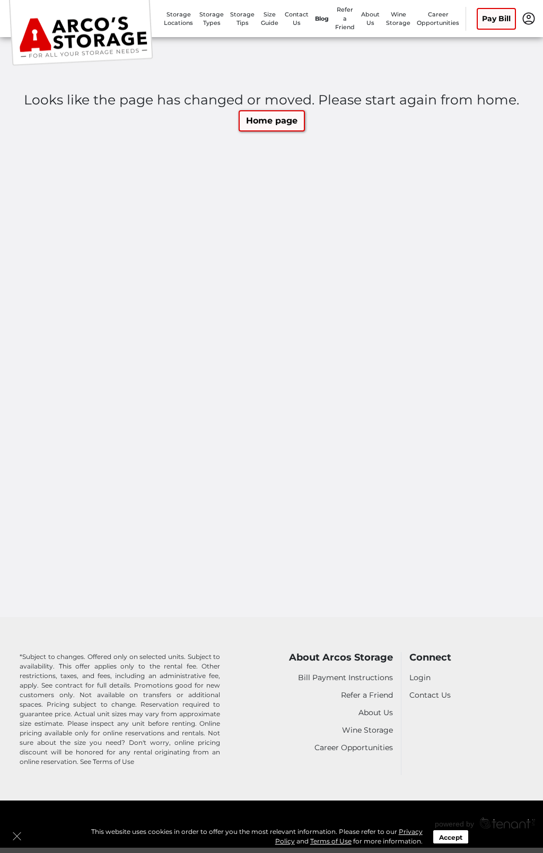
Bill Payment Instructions (345, 677)
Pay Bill (496, 18)
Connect (430, 657)
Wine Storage (367, 730)
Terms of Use (331, 841)
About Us (375, 712)
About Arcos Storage (341, 657)
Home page (271, 121)
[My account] (528, 18)
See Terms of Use (107, 762)
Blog (322, 18)
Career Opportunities (353, 747)
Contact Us (430, 695)
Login (420, 677)
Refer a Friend (345, 18)
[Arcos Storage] (82, 33)
